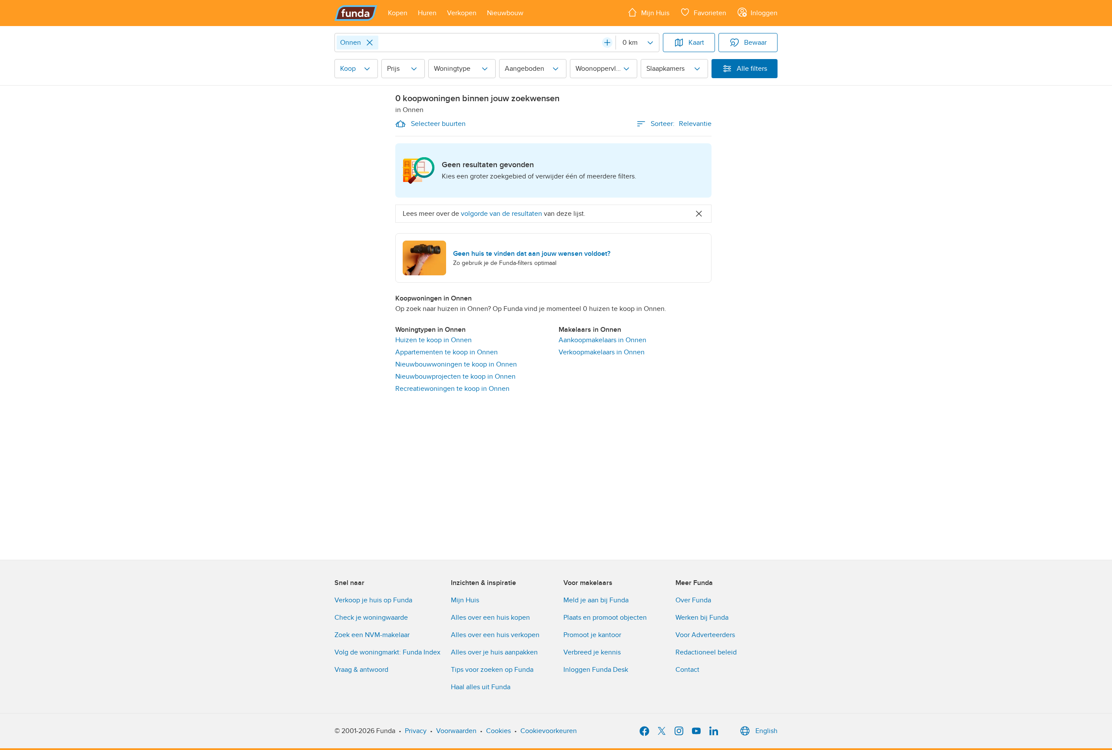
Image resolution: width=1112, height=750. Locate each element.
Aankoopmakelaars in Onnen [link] (602, 340)
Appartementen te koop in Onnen (446, 352)
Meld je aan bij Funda (596, 600)
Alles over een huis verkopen (495, 635)
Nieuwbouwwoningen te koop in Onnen (456, 364)
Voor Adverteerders (705, 635)
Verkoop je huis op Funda (373, 600)
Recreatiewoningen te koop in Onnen (452, 388)
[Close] (369, 42)
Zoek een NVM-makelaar (372, 635)
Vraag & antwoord (361, 669)
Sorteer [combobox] (681, 123)
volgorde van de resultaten (501, 213)
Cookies (498, 731)
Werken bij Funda (701, 617)
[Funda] (355, 13)
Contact (687, 669)
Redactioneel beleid (706, 652)
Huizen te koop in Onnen (433, 340)
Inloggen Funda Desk (595, 669)
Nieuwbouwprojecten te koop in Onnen (455, 376)
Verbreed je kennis (592, 652)
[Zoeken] (607, 42)
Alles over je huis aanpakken (494, 652)
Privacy (416, 731)
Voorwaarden (456, 731)
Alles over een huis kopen (490, 617)
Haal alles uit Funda (480, 687)
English (766, 731)
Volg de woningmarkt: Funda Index (387, 652)
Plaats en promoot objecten (605, 617)
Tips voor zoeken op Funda (492, 669)
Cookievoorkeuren (548, 731)
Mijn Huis (465, 600)
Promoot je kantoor (592, 635)
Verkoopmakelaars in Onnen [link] (602, 352)
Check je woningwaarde (371, 617)
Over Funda (693, 600)
